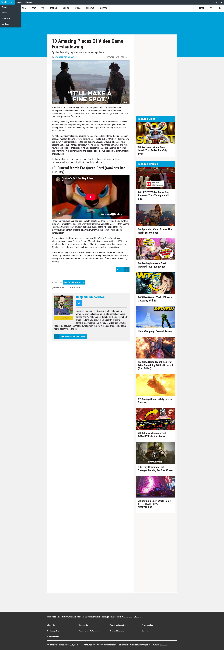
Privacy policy (147, 625)
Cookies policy (53, 631)
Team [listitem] (4, 13)
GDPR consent (53, 636)
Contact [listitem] (5, 24)
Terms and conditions (119, 625)
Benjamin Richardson (64, 57)
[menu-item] (24, 8)
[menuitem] (7, 2)
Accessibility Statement (88, 631)
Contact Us (83, 625)
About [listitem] (4, 7)
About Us (51, 625)
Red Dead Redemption (74, 282)
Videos (19, 2)
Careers (145, 631)
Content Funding (117, 631)
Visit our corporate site (131, 617)
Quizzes (28, 2)
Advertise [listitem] (6, 18)
